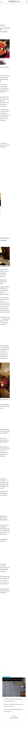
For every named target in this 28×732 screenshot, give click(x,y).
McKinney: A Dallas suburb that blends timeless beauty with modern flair (13, 705)
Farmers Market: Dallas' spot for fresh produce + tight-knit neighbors (14, 710)
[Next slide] (8, 49)
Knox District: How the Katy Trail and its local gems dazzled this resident (13, 700)
